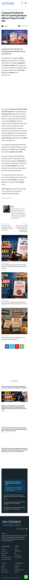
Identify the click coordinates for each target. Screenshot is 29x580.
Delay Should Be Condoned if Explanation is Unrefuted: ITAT (13, 482)
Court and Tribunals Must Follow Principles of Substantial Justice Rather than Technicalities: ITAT (14, 496)
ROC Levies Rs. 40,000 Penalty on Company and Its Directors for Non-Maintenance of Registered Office (21, 228)
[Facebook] (7, 346)
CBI (2, 403)
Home (2, 9)
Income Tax (3, 426)
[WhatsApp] (22, 346)
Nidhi (6, 485)
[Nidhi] (2, 26)
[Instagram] (20, 529)
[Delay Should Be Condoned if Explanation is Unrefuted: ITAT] (14, 475)
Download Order (6, 198)
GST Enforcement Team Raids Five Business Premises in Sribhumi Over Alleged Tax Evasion (14, 387)
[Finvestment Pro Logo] (7, 3)
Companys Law (8, 9)
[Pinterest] (17, 346)
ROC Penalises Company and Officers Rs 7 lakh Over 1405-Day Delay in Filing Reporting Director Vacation (14, 266)
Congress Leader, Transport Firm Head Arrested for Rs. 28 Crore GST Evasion (7, 228)
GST (2, 384)
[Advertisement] (14, 365)
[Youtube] (26, 529)
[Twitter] (12, 346)
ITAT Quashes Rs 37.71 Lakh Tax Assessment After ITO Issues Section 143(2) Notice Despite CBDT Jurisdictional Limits (14, 429)
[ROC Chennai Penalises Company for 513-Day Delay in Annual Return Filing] (14, 321)
